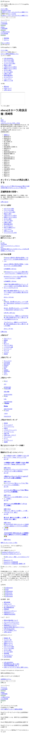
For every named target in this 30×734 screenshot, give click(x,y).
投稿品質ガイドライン (10, 625)
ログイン (6, 40)
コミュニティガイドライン (11, 622)
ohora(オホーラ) (8, 560)
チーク (6, 438)
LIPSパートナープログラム (11, 623)
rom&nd (6, 370)
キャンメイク (8, 361)
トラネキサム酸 (8, 347)
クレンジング (8, 437)
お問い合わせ (8, 90)
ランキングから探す (9, 63)
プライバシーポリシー (10, 611)
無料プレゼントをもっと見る (9, 542)
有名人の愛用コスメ (9, 227)
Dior (5, 368)
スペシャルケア (8, 425)
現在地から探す (5, 131)
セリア (6, 374)
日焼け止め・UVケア (10, 435)
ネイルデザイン (8, 77)
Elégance (6, 365)
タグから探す (8, 70)
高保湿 (6, 354)
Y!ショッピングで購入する (18, 188)
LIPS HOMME (8, 657)
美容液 (6, 423)
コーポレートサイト (9, 605)
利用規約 (6, 609)
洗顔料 (6, 442)
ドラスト (6, 352)
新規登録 (6, 38)
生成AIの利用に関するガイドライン (14, 627)
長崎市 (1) (6, 135)
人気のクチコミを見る (10, 67)
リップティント (8, 440)
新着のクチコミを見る (10, 68)
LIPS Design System (9, 628)
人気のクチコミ (8, 641)
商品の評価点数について (11, 620)
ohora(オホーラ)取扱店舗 (11, 562)
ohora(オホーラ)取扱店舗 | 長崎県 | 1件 (14, 563)
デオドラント (8, 338)
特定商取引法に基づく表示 (11, 664)
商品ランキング (8, 645)
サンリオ (6, 350)
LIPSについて (8, 88)
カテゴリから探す (9, 60)
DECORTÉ (7, 364)
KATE (5, 367)
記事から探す (8, 73)
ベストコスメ (8, 79)
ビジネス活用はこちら (10, 630)
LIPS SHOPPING (8, 58)
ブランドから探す (9, 61)
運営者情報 (7, 602)
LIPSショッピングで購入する (9, 186)
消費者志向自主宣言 (9, 614)
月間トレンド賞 (8, 80)
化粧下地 (6, 433)
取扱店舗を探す (8, 75)
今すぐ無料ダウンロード (8, 709)
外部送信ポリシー (9, 612)
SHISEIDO (7, 371)
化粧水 (6, 428)
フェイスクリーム (9, 426)
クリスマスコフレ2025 (10, 232)
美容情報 (6, 653)
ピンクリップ (8, 348)
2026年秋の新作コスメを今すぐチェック (12, 249)
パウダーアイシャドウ (10, 430)
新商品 (6, 340)
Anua (5, 372)
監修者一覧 (7, 638)
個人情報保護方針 (9, 607)
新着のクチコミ (8, 643)
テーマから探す (8, 72)
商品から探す (8, 65)
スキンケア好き (8, 345)
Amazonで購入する (22, 186)
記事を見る (4, 331)
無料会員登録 (18, 709)
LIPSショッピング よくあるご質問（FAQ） (16, 667)
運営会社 (6, 86)
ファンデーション (9, 431)
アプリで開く (4, 9)
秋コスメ (6, 343)
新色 (5, 342)
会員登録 (3, 679)
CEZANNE (7, 362)
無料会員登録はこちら (12, 54)
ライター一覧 (8, 639)
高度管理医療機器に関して (11, 665)
